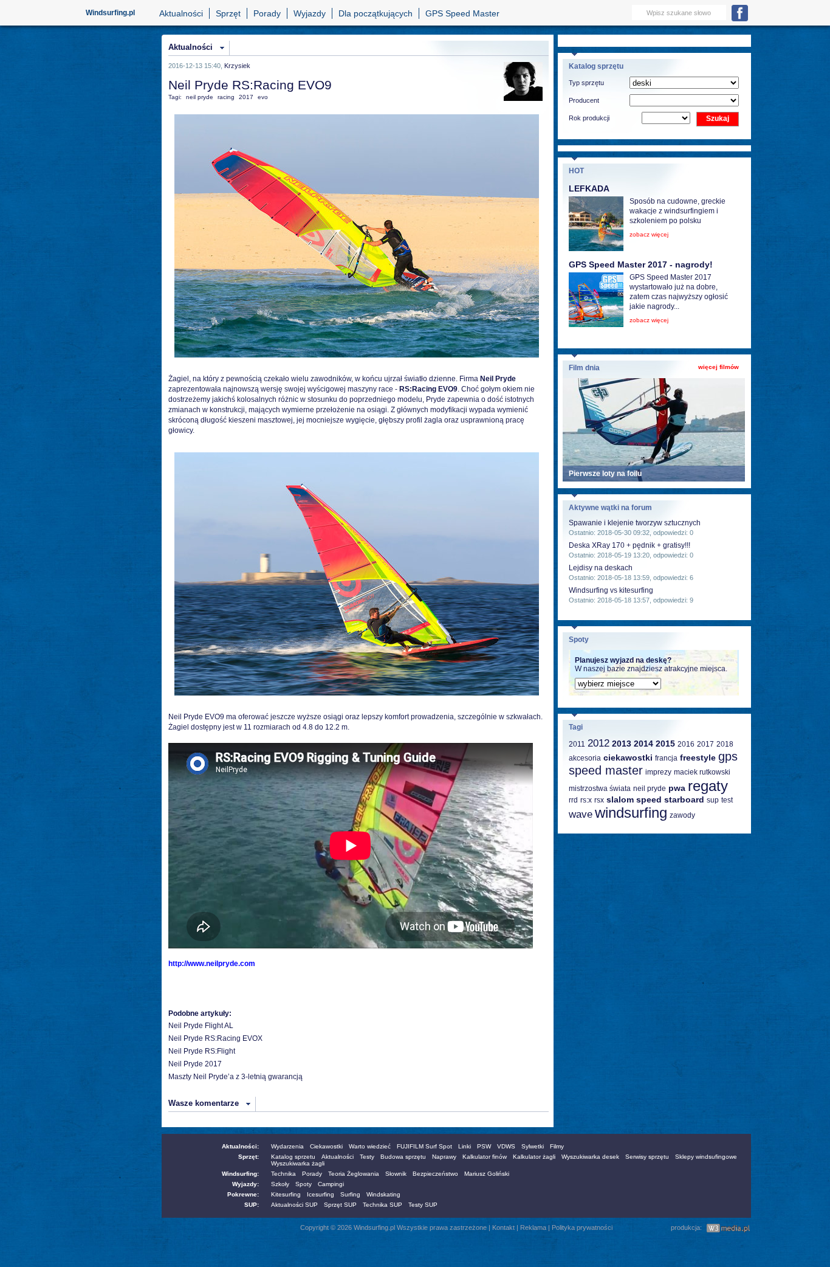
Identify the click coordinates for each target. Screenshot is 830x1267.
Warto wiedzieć (370, 1146)
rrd (573, 800)
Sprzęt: (248, 1156)
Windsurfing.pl (110, 13)
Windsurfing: (240, 1173)
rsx (599, 800)
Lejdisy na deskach (601, 568)
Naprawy (444, 1156)
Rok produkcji (589, 118)
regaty (708, 786)
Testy (367, 1156)
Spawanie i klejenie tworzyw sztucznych (635, 523)
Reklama (533, 1227)
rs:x (586, 800)
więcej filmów (718, 367)
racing (226, 97)
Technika (283, 1173)
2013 (621, 743)
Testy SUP (422, 1204)
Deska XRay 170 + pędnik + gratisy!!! (629, 545)
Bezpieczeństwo (435, 1173)
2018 (724, 744)
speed (649, 799)
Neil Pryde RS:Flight (201, 1051)
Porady (267, 13)
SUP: (251, 1204)
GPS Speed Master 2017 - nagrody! (641, 264)
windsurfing (631, 812)
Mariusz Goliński (486, 1173)
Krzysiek (237, 65)
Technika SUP (382, 1204)
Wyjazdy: (245, 1184)
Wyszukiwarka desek (590, 1156)
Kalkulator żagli (534, 1156)
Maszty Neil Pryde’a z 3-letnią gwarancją (235, 1076)
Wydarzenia (287, 1146)
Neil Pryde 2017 (195, 1064)
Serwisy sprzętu (647, 1156)
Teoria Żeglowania (353, 1173)
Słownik (395, 1173)
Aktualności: (240, 1146)
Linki (464, 1146)
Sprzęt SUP (340, 1204)
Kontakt (503, 1227)
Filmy (557, 1146)
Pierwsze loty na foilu (605, 473)
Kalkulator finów (484, 1156)
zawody (682, 815)
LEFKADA (589, 188)
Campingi (331, 1184)
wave (580, 814)
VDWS (506, 1146)
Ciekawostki (326, 1146)
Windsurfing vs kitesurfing (611, 590)
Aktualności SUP (294, 1204)
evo (263, 97)
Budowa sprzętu (403, 1156)
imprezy (658, 772)
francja (666, 758)
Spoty (303, 1184)
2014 (643, 743)
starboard (684, 799)
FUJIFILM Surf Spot (424, 1146)
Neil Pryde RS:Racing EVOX (215, 1038)
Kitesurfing (286, 1194)
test (727, 800)
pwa (676, 788)
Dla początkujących (375, 13)
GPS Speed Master (462, 13)
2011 (577, 744)
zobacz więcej (648, 234)
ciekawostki (628, 757)
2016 (686, 744)
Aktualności (181, 13)
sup (713, 800)
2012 (598, 743)
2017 (246, 97)
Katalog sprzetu (293, 1156)
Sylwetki (532, 1146)
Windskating (383, 1194)
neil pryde (199, 97)
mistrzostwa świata (600, 788)
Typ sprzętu (586, 82)
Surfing (350, 1194)
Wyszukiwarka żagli (297, 1163)
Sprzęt (228, 13)
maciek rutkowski (702, 772)
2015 (665, 743)
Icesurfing (320, 1194)
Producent (584, 100)
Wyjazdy (309, 13)
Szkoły (280, 1184)
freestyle (698, 757)
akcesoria (585, 758)
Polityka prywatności (582, 1227)
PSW (484, 1146)
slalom (620, 799)
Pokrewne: (243, 1194)
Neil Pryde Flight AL (200, 1025)
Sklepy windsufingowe (706, 1156)
